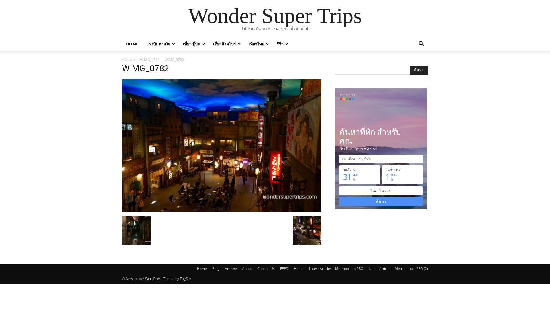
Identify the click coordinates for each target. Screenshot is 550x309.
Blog (215, 268)
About (247, 268)
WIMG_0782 (149, 59)
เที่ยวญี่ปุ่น (192, 44)
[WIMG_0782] (221, 210)
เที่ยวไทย (256, 44)
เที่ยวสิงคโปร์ (224, 44)
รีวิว (280, 44)
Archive (231, 268)
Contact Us (266, 268)
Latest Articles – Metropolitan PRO (336, 268)
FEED (284, 268)
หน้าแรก (128, 59)
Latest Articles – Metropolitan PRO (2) (398, 268)
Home (132, 44)
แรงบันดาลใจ (158, 44)
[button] (421, 44)
